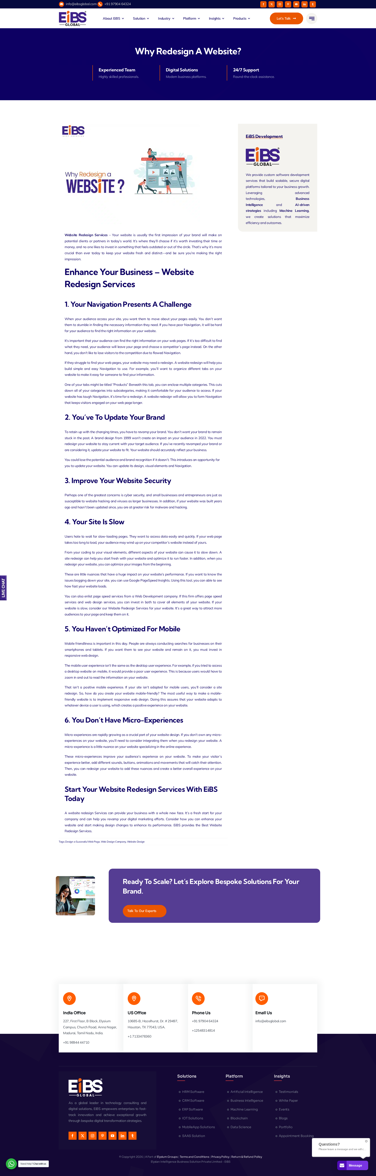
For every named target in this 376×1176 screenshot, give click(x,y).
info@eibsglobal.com (81, 4)
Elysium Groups (167, 1157)
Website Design (136, 841)
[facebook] (263, 4)
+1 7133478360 (139, 1036)
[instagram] (280, 4)
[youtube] (296, 4)
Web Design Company (113, 841)
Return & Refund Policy (246, 1157)
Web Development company (156, 596)
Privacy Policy (220, 1157)
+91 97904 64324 (117, 4)
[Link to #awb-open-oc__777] (311, 18)
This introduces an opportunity (192, 460)
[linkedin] (304, 4)
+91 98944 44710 (76, 1042)
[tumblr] (313, 4)
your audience (80, 331)
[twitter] (271, 4)
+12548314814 (203, 1030)
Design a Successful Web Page (82, 841)
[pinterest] (288, 4)
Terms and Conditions (194, 1157)
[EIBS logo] (72, 18)
